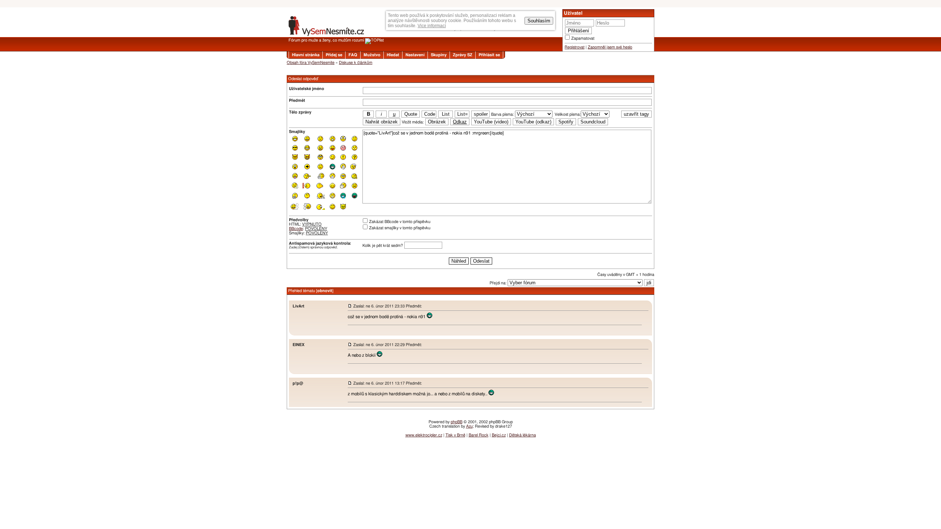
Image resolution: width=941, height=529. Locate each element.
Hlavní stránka (305, 55)
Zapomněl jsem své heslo (610, 47)
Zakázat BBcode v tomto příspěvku (399, 222)
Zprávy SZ (462, 55)
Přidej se (334, 55)
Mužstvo (372, 55)
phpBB (456, 422)
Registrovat (574, 47)
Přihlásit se (489, 55)
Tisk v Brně (455, 435)
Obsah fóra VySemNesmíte (310, 63)
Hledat (393, 55)
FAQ (352, 55)
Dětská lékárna (522, 435)
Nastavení (415, 55)
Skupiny (439, 55)
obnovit (324, 291)
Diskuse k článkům (355, 63)
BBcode (296, 229)
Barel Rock (479, 435)
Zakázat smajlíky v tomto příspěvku (399, 228)
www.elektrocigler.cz (423, 435)
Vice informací (432, 25)
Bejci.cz (499, 435)
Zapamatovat (582, 38)
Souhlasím (538, 21)
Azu (469, 426)
